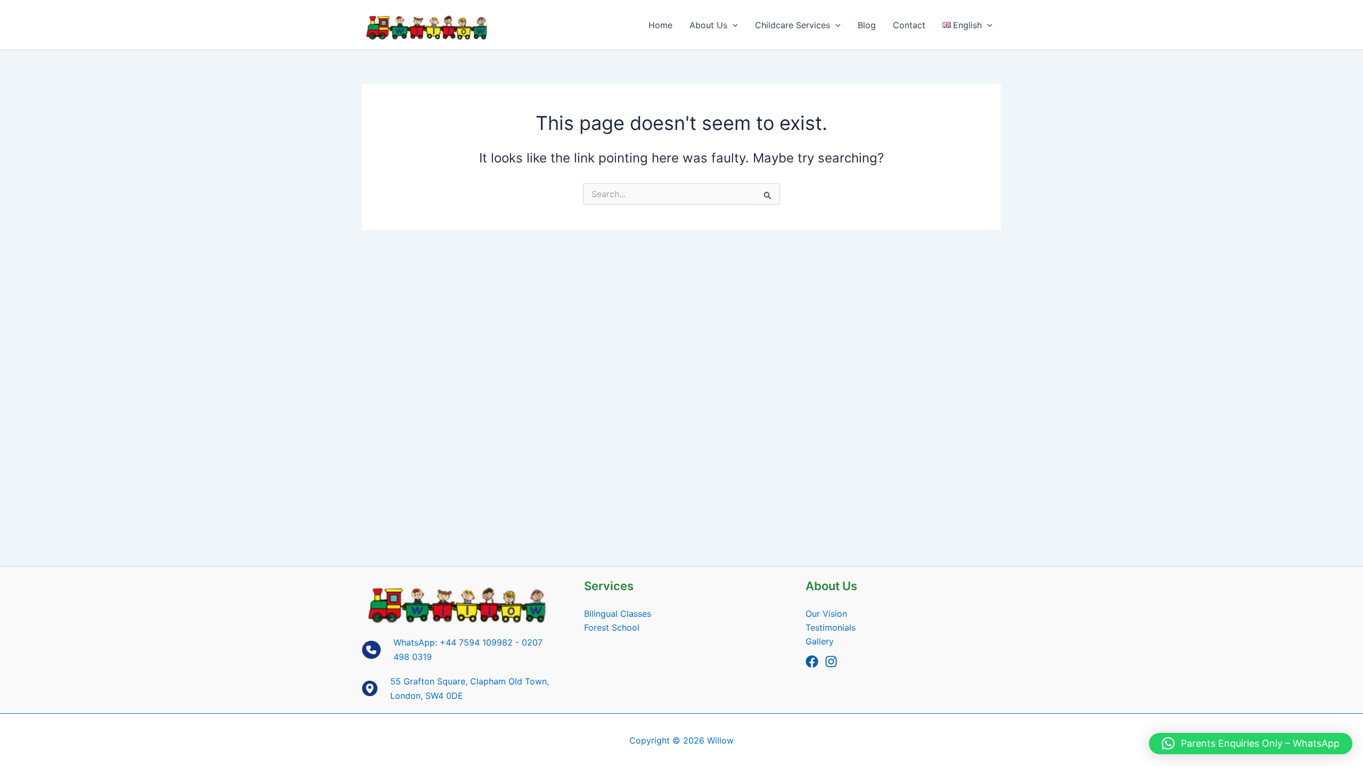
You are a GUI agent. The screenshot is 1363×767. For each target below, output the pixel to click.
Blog (867, 25)
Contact (909, 25)
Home (660, 25)
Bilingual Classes (617, 613)
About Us (708, 25)
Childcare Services (792, 25)
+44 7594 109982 (476, 642)
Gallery (820, 641)
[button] (732, 25)
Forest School (611, 627)
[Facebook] (812, 661)
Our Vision (826, 613)
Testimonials (831, 627)
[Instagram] (831, 661)
